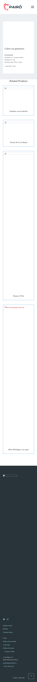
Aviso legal (6, 645)
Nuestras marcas (8, 632)
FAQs (5, 638)
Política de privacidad (9, 641)
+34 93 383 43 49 (8, 666)
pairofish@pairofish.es (10, 663)
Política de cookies (8, 648)
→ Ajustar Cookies (9, 651)
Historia (5, 629)
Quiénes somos (7, 625)
